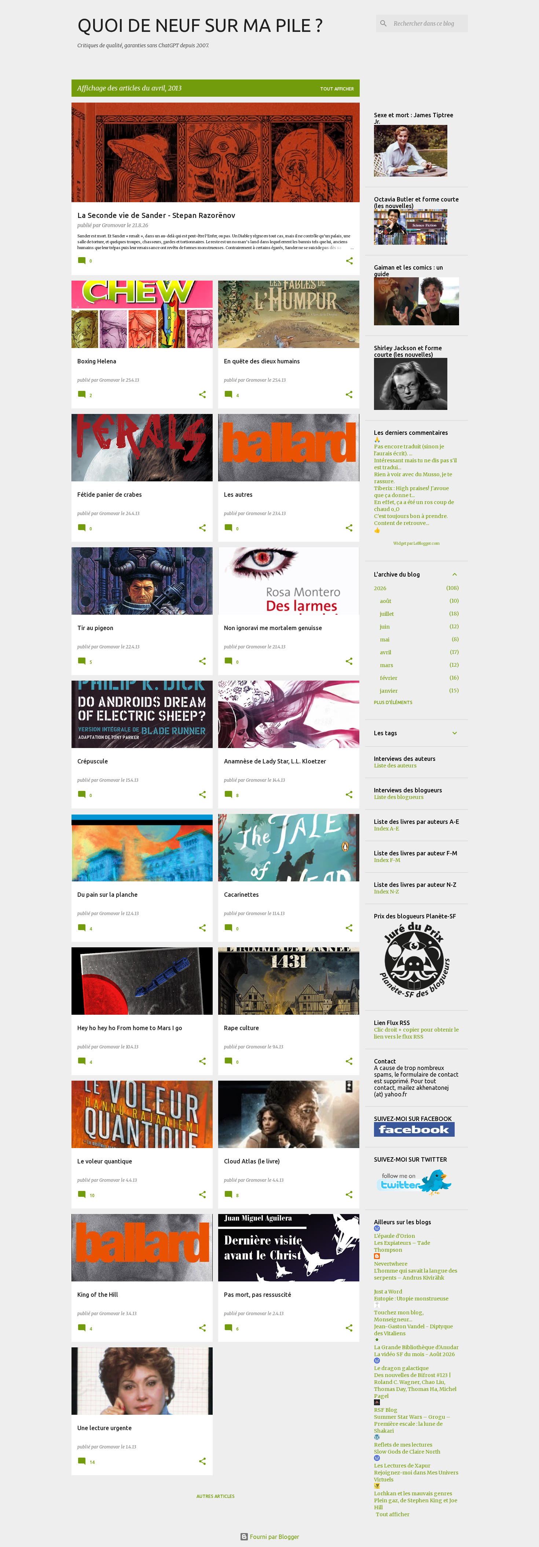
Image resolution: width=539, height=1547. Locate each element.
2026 (380, 588)
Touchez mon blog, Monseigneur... (398, 1316)
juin (385, 626)
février (388, 678)
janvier (389, 691)
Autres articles (216, 1496)
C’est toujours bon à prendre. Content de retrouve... (411, 519)
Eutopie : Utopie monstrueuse (411, 1298)
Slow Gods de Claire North (407, 1451)
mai (384, 639)
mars (386, 665)
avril (385, 652)
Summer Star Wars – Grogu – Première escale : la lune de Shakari (412, 1424)
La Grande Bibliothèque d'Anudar (416, 1347)
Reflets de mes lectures (403, 1444)
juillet (387, 614)
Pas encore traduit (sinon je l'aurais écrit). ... (409, 450)
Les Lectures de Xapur (402, 1465)
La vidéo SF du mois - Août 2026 (414, 1354)
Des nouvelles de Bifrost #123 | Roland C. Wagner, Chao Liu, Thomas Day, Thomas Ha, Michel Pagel (415, 1385)
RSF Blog (385, 1410)
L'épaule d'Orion (394, 1236)
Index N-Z (386, 891)
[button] (349, 261)
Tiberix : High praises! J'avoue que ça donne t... (411, 492)
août (385, 601)
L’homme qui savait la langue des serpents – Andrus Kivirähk (415, 1274)
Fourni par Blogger (274, 1536)
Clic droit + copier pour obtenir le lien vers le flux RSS (416, 1033)
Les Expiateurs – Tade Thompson (402, 1246)
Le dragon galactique (401, 1368)
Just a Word (388, 1291)
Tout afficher (337, 88)
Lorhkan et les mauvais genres (413, 1493)
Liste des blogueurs (398, 797)
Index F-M (387, 860)
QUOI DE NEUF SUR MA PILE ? (200, 25)
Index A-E (386, 828)
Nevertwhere (390, 1264)
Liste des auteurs (395, 765)
